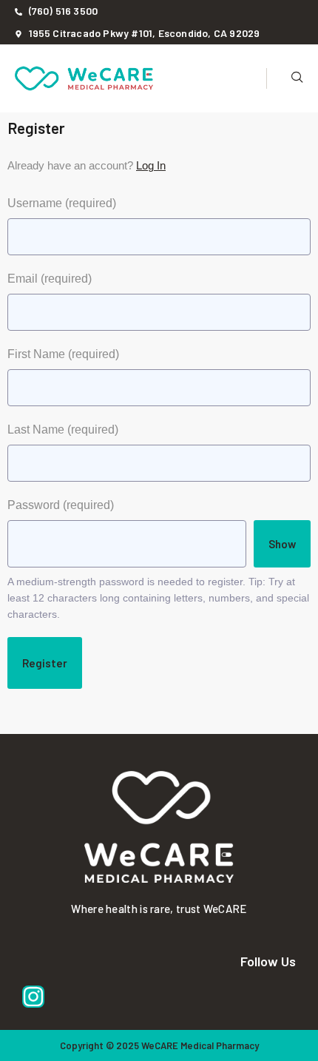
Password (60, 505)
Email (49, 278)
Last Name (62, 429)
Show (282, 543)
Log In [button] (151, 165)
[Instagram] (33, 997)
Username (61, 203)
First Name (63, 354)
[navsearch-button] (284, 78)
